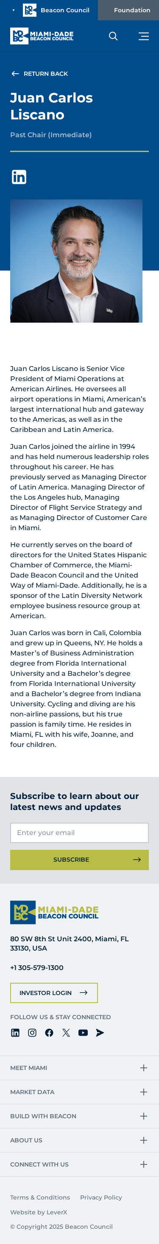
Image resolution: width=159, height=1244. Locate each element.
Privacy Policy (101, 1197)
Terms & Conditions (40, 1197)
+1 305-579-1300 (37, 968)
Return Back (46, 73)
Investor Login (46, 993)
